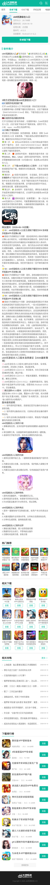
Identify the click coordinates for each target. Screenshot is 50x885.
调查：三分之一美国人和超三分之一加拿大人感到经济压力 (21, 686)
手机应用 (37, 9)
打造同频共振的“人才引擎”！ (15, 675)
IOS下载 (25, 9)
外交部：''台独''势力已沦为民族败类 (18, 712)
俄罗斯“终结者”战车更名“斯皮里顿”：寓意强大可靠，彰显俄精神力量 (21, 702)
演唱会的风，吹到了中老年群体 (16, 696)
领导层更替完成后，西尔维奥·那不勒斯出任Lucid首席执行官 (21, 718)
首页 (3, 9)
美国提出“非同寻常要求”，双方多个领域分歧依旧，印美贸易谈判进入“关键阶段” (21, 707)
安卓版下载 (25, 39)
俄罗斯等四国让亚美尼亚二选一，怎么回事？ (21, 680)
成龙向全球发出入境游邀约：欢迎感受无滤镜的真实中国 (21, 723)
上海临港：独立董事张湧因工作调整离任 (20, 664)
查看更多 (25, 865)
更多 (43, 657)
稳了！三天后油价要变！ (14, 691)
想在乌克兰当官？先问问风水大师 (17, 670)
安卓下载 (13, 9)
